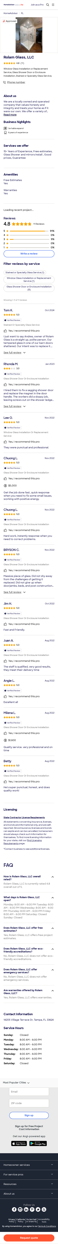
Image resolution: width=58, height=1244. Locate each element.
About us (9, 1193)
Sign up (29, 1115)
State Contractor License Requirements (24, 817)
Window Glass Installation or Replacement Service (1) (29, 279)
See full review (12, 352)
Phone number (16, 82)
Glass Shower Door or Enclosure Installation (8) (29, 288)
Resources (10, 1184)
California (20, 1220)
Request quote (29, 1237)
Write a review (29, 253)
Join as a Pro (37, 4)
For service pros (13, 1174)
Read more (10, 114)
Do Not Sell (31, 1220)
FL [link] (22, 13)
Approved (11, 21)
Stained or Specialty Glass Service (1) (25, 272)
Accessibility (44, 1220)
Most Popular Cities (14, 1082)
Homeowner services (17, 1164)
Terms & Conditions (47, 1226)
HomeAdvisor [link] (11, 13)
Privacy (11, 1220)
